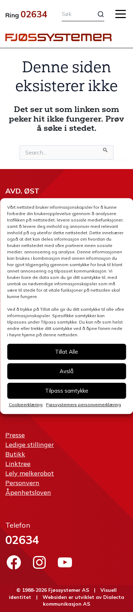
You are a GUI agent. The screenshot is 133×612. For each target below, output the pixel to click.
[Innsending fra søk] (105, 148)
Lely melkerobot (29, 473)
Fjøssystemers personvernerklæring (83, 404)
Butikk (15, 454)
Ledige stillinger (29, 444)
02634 (34, 14)
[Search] (96, 14)
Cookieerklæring (26, 404)
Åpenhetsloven (28, 492)
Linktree (18, 464)
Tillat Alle (66, 351)
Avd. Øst (22, 190)
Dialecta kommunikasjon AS (83, 600)
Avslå (66, 371)
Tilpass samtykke (66, 390)
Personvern (22, 483)
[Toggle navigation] (120, 14)
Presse (15, 435)
